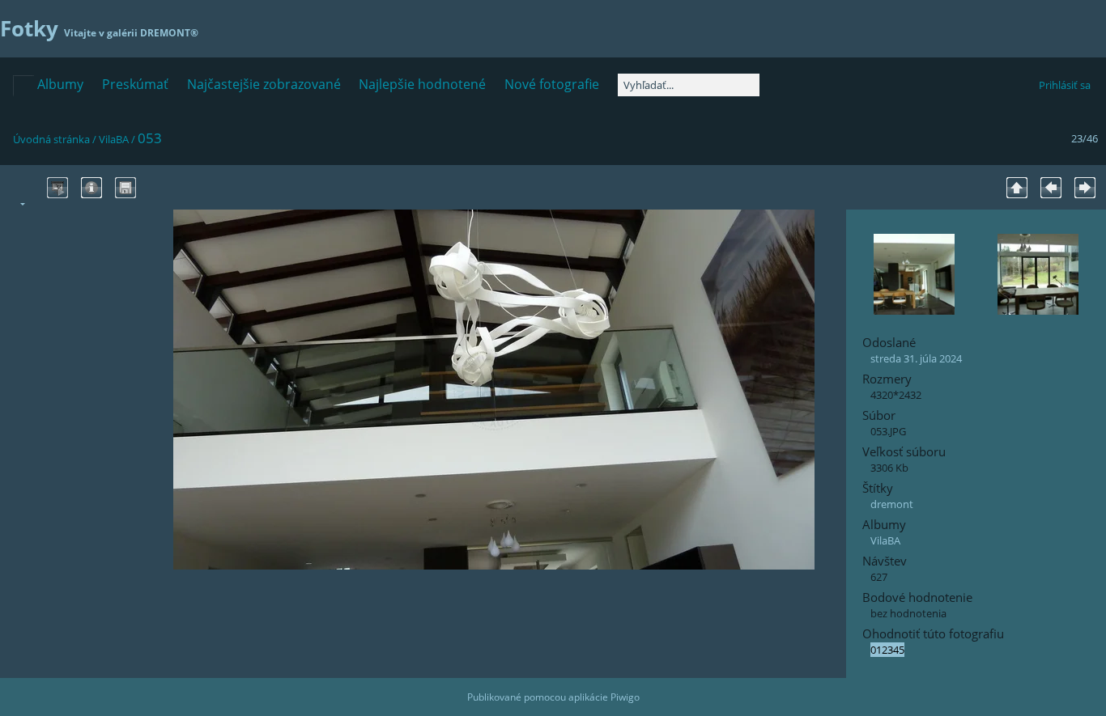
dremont (891, 504)
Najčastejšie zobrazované (264, 84)
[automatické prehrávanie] (57, 187)
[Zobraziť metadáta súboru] (91, 187)
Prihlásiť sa (1065, 85)
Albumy (60, 84)
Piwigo (625, 697)
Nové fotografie (551, 84)
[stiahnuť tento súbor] (125, 187)
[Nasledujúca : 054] (1085, 187)
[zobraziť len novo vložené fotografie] (23, 85)
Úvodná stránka (51, 139)
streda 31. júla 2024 (916, 358)
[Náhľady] (1017, 187)
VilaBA (114, 139)
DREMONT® (169, 33)
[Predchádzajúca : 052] (1051, 187)
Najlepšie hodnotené (422, 84)
